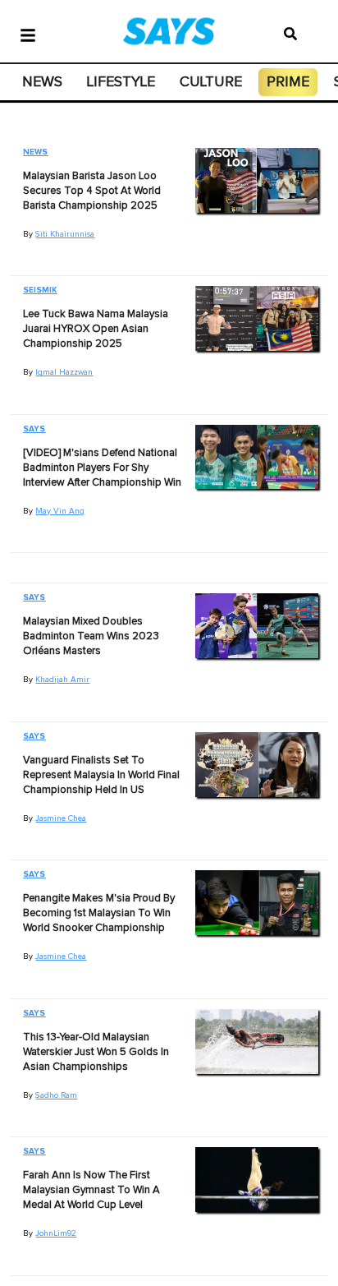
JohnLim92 (55, 1233)
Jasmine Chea (60, 818)
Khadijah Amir (62, 679)
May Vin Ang (59, 511)
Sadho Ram (56, 1095)
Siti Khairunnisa (64, 234)
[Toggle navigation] (28, 34)
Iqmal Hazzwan (64, 372)
